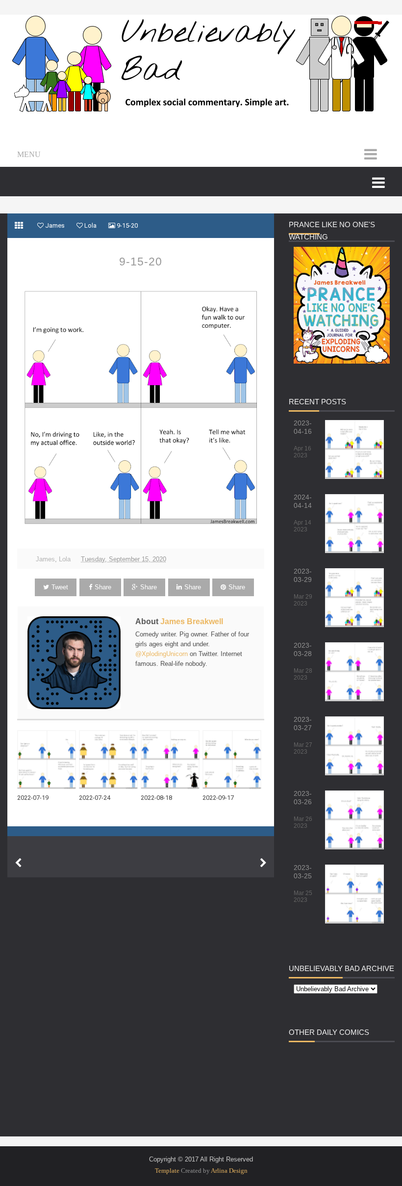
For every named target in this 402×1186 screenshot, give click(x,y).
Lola (65, 559)
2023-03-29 (303, 575)
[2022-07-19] (48, 759)
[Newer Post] (18, 863)
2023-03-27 (303, 723)
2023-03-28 (303, 649)
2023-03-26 (303, 798)
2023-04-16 (303, 427)
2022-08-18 (156, 797)
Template (167, 1170)
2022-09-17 (218, 797)
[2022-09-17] (233, 759)
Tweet (59, 587)
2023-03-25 (303, 872)
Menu (29, 154)
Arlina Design (229, 1170)
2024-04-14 (303, 501)
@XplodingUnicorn (161, 654)
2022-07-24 (94, 797)
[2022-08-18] (171, 759)
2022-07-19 (33, 797)
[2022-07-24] (110, 759)
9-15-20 (140, 261)
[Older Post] (263, 863)
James (45, 559)
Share (103, 587)
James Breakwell (191, 621)
